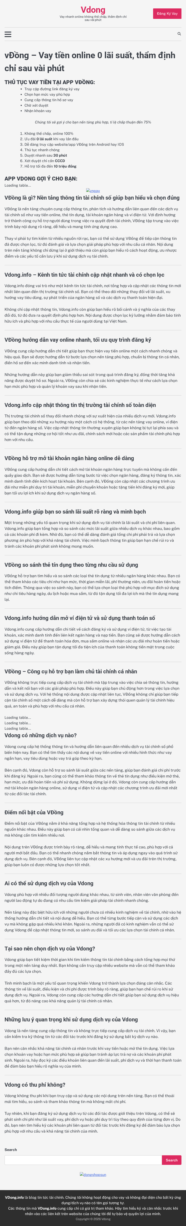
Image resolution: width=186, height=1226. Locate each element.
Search (11, 1150)
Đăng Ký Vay (167, 13)
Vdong (93, 10)
